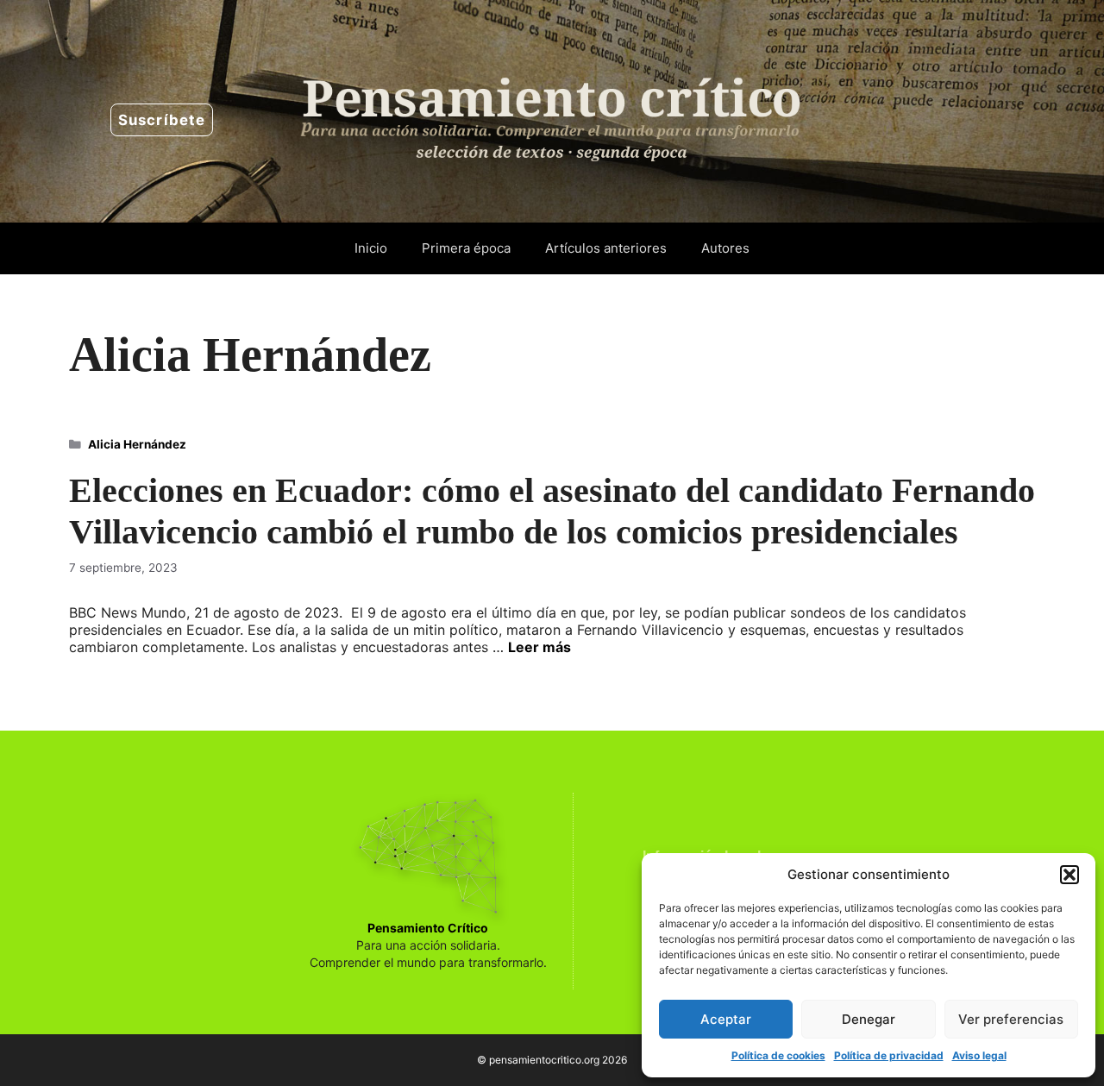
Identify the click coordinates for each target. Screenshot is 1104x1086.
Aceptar (725, 1019)
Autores (725, 248)
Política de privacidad (889, 1055)
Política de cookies (778, 1055)
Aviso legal (979, 1055)
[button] (1069, 874)
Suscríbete (161, 120)
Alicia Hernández (137, 444)
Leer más (539, 647)
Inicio (370, 248)
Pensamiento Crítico (427, 927)
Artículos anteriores (606, 248)
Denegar (868, 1019)
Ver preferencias (1010, 1019)
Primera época (466, 248)
